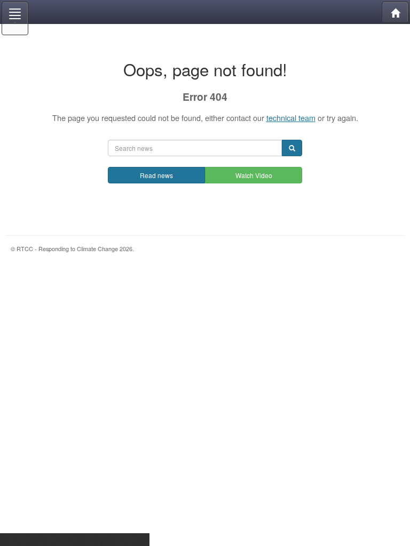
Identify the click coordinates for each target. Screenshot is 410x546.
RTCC (205, 12)
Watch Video (253, 175)
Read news (156, 175)
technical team (291, 117)
